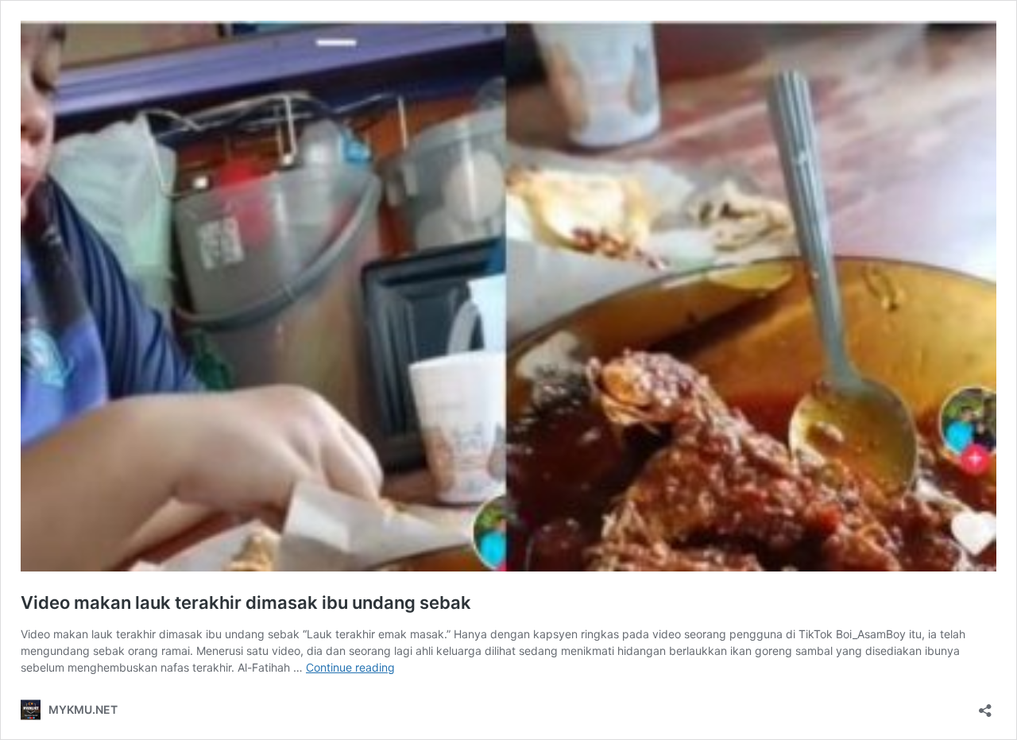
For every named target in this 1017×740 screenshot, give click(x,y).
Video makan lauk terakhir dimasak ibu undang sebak (246, 602)
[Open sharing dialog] (985, 705)
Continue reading (350, 667)
